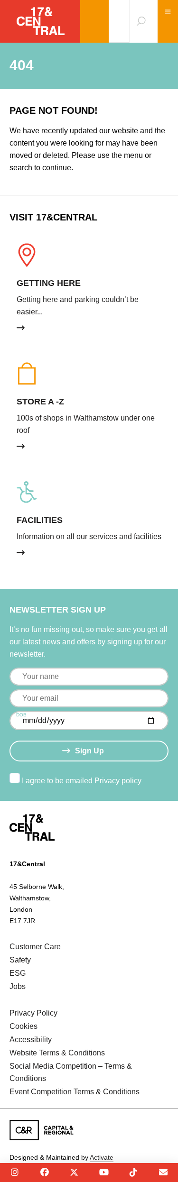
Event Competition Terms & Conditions (74, 1092)
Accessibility (30, 1039)
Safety (20, 960)
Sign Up (89, 751)
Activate (101, 1157)
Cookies (23, 1026)
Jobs (17, 986)
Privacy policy (117, 781)
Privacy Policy (33, 1013)
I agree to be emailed (81, 781)
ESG (17, 973)
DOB (21, 714)
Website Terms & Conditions (57, 1053)
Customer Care (35, 947)
